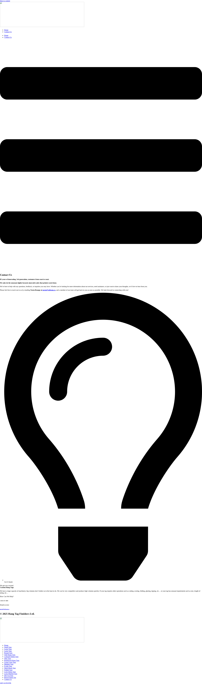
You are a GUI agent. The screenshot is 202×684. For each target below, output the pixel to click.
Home (6, 30)
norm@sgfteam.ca (49, 290)
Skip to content (5, 1)
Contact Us (8, 32)
